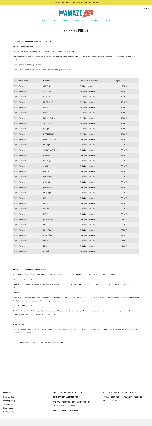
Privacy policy (8, 412)
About (65, 20)
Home (43, 20)
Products (94, 20)
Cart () (146, 8)
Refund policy (8, 397)
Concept (107, 20)
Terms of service (9, 404)
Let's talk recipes (79, 20)
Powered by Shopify (124, 422)
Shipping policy (9, 401)
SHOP (54, 20)
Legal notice (8, 408)
